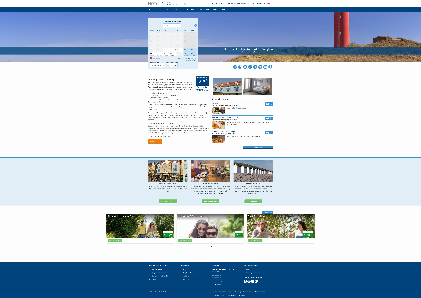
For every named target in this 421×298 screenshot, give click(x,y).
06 (193, 54)
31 (152, 54)
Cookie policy (237, 292)
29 (186, 50)
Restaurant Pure (189, 113)
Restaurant (204, 9)
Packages (175, 9)
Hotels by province (237, 3)
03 (172, 54)
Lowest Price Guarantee (228, 295)
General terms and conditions (222, 292)
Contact (248, 270)
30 (193, 50)
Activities (186, 276)
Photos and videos (168, 201)
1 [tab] (211, 246)
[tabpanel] (140, 229)
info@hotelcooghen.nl (219, 281)
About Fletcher (157, 270)
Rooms (165, 9)
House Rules (241, 295)
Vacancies (218, 285)
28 (179, 50)
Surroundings (253, 201)
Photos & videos (190, 9)
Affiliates (186, 279)
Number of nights (172, 62)
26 (166, 50)
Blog (184, 270)
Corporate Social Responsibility (162, 273)
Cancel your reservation (254, 273)
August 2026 (168, 25)
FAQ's (154, 279)
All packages (267, 212)
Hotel (156, 9)
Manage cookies (248, 292)
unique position (160, 126)
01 (159, 54)
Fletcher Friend (257, 3)
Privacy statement (260, 292)
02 (166, 54)
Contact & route (219, 9)
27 (173, 50)
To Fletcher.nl (219, 3)
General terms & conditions (161, 276)
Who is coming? (155, 62)
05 (186, 54)
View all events (258, 147)
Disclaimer (216, 295)
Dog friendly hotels (189, 273)
